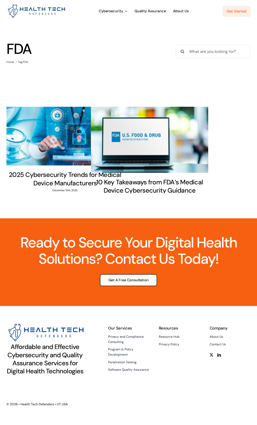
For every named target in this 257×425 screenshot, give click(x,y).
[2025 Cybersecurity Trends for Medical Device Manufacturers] (65, 136)
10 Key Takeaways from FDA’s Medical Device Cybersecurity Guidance (149, 186)
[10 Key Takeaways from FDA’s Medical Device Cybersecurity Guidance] (149, 140)
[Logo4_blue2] (35, 5)
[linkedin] (219, 355)
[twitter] (211, 355)
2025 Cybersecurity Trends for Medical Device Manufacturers (65, 178)
